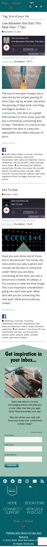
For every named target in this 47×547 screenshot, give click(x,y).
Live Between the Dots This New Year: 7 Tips (21, 25)
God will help (7, 168)
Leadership (7, 162)
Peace (4, 165)
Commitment (7, 157)
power (27, 334)
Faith (16, 160)
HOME (12, 503)
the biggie (22, 176)
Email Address (11, 454)
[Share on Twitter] (9, 150)
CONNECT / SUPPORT (12, 510)
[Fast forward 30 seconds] (40, 49)
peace (12, 334)
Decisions (18, 157)
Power (10, 165)
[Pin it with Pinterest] (18, 150)
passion (5, 334)
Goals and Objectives (28, 160)
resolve (5, 337)
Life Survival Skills (20, 162)
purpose (34, 334)
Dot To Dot (9, 190)
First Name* (10, 435)
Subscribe (34, 54)
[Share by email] (28, 150)
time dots (32, 176)
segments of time (9, 176)
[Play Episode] (9, 47)
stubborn (24, 337)
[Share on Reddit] (14, 150)
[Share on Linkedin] (23, 150)
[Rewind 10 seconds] (17, 49)
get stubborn (36, 165)
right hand (40, 173)
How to (42, 160)
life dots (18, 168)
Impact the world (35, 326)
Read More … (10, 143)
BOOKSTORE (34, 503)
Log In (32, 2)
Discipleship (7, 160)
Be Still (7, 154)
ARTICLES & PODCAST (34, 510)
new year (30, 171)
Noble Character (36, 162)
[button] (41, 6)
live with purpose (17, 171)
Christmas (38, 154)
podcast (30, 173)
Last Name (8, 445)
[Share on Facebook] (4, 150)
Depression (29, 157)
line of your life (29, 168)
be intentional (23, 165)
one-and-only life (18, 173)
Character (28, 154)
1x (28, 50)
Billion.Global (17, 154)
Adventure (9, 321)
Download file (10, 57)
